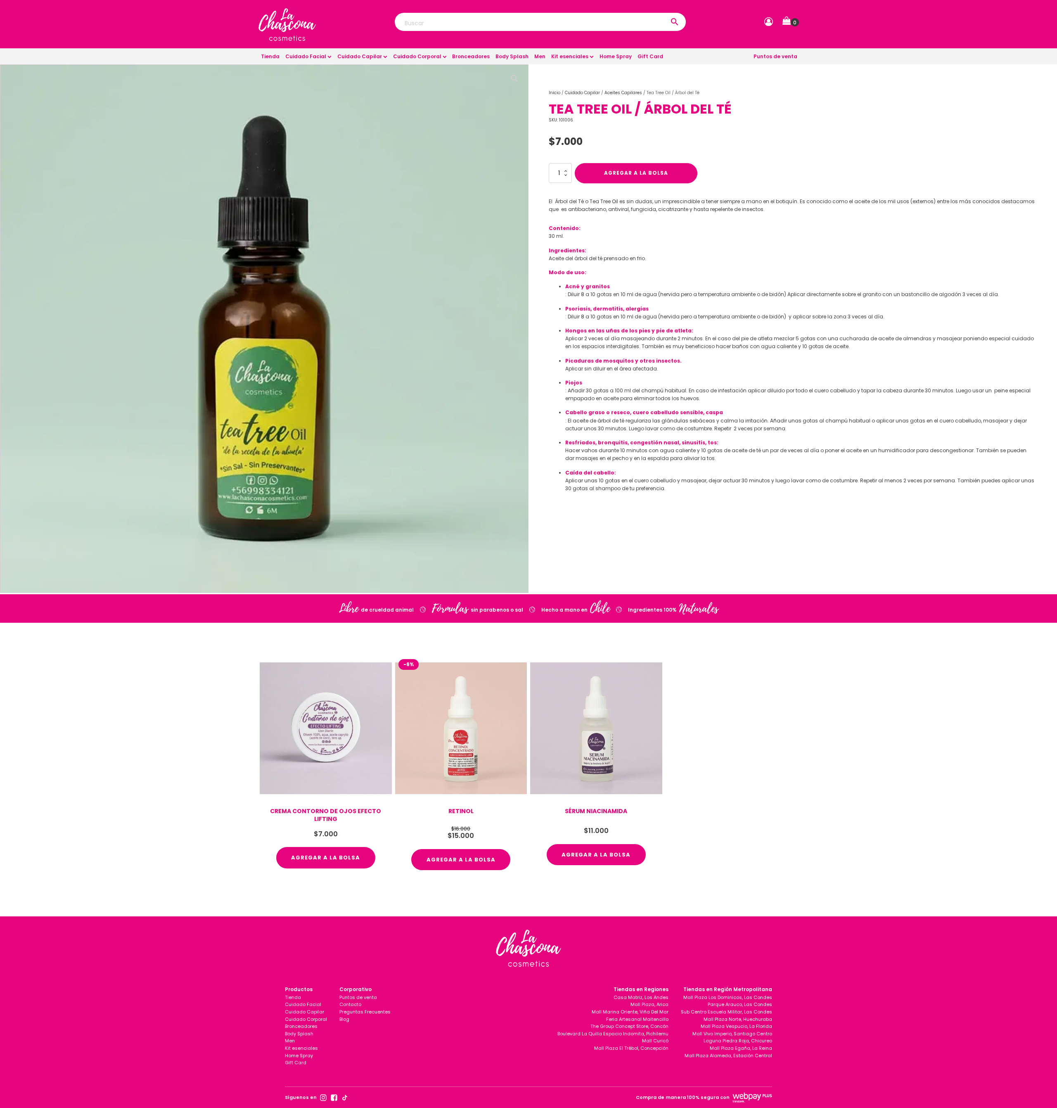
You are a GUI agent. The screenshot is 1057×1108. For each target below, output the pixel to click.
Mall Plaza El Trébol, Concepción (631, 1048)
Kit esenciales (569, 56)
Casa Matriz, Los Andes (641, 997)
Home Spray (616, 56)
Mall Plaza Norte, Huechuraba (738, 1019)
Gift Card (650, 56)
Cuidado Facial (305, 56)
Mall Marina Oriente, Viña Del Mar (630, 1011)
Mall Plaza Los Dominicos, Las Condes (727, 997)
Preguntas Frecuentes (365, 1011)
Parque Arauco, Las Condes (740, 1004)
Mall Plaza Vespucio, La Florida (736, 1026)
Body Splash (511, 56)
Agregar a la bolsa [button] (325, 857)
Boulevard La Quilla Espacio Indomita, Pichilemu (612, 1033)
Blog (344, 1019)
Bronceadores (471, 56)
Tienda (270, 56)
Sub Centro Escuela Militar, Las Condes (726, 1011)
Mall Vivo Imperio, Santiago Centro (732, 1033)
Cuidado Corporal (417, 56)
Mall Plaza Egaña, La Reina (741, 1048)
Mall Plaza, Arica (649, 1004)
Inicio (554, 93)
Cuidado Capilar (359, 56)
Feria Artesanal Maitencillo (637, 1019)
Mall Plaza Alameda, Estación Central (728, 1055)
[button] (790, 22)
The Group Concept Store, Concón (629, 1026)
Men (539, 56)
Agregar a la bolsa (636, 172)
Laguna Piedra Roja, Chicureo (738, 1040)
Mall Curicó (655, 1040)
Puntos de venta (775, 56)
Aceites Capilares (623, 93)
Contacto (350, 1004)
